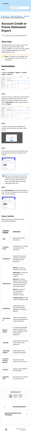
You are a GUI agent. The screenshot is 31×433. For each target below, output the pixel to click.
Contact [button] (23, 430)
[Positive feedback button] (10, 396)
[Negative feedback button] (20, 396)
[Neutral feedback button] (15, 396)
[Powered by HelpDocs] (6, 429)
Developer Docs (21, 428)
